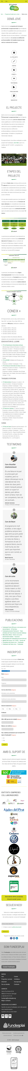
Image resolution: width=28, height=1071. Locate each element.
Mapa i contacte (5, 1000)
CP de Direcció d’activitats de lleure (12, 365)
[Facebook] (2, 1016)
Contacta (16, 984)
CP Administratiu (7, 382)
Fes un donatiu (5, 984)
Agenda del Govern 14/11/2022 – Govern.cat (14, 640)
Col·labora (17, 979)
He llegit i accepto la (12, 927)
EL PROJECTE (14, 57)
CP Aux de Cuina (7, 426)
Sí (3, 738)
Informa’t (4, 981)
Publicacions (14, 91)
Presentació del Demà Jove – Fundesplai (13, 642)
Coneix (16, 976)
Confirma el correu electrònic (8, 699)
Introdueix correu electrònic (8, 693)
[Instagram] (6, 1016)
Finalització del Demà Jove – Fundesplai (13, 644)
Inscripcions (17, 981)
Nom (2, 677)
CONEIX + (14, 74)
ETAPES (14, 65)
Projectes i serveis (6, 979)
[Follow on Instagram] (14, 938)
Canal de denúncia (7, 1035)
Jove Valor (16, 142)
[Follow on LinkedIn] (17, 938)
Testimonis (14, 83)
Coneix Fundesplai (9, 967)
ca (6, 1)
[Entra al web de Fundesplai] (14, 1027)
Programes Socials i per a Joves (12, 14)
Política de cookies (18, 1035)
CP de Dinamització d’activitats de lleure (13, 345)
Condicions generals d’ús (18, 1033)
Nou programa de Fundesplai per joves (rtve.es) (14, 638)
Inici (2, 14)
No (4, 740)
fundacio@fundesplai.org (8, 998)
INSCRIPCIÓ (14, 100)
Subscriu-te (5, 931)
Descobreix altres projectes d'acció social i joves (14, 898)
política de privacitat (16, 927)
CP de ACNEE (6, 360)
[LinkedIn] (9, 1016)
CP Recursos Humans (8, 408)
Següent (4, 744)
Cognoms (3, 683)
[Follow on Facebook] (11, 938)
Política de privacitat (6, 1033)
